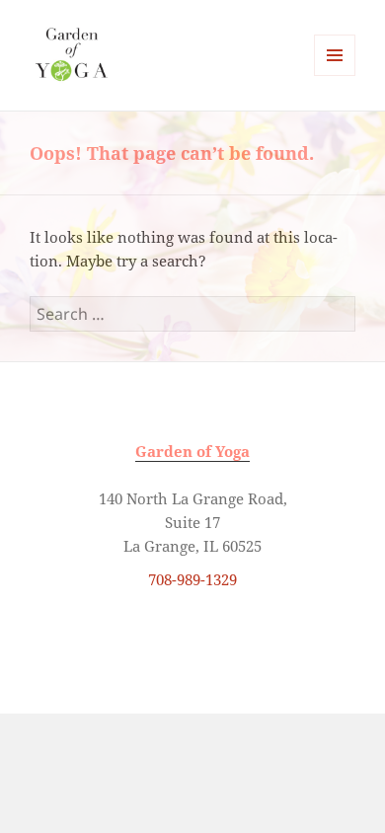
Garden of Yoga (192, 451)
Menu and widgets (335, 75)
